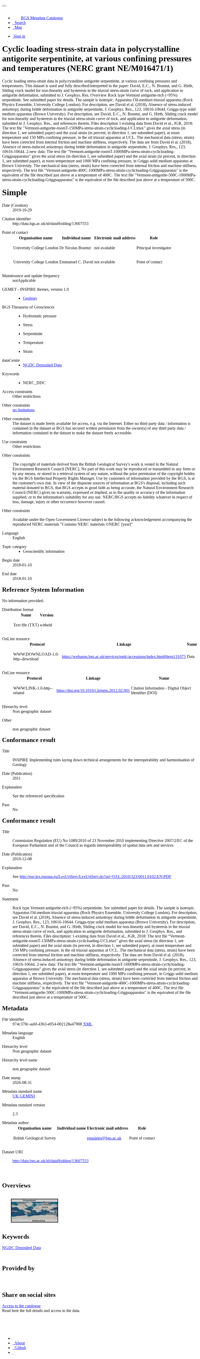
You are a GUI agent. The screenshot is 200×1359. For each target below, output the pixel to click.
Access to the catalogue (21, 1306)
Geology (30, 298)
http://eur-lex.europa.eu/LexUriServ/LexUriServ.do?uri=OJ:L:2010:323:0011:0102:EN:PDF (95, 876)
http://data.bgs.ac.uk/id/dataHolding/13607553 (50, 1161)
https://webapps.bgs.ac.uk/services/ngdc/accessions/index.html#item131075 (124, 656)
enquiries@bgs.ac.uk (104, 1138)
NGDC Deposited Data (42, 365)
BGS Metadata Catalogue (42, 18)
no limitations (23, 410)
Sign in (19, 36)
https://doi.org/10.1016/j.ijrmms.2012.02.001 (93, 690)
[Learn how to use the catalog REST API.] (13, 1352)
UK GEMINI (23, 1096)
